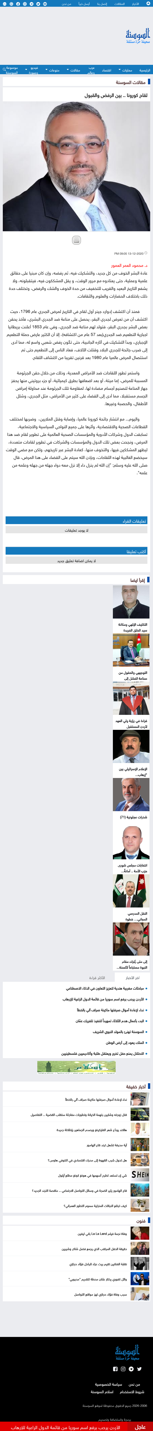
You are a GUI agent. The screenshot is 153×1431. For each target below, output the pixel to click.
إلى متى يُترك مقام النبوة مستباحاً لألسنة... (132, 964)
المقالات (120, 3)
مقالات (75, 70)
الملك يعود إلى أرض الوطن (125, 1042)
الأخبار (135, 3)
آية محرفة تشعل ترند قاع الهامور (107, 1144)
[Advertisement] (54, 36)
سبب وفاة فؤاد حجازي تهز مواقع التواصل (100, 1294)
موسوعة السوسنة (12, 69)
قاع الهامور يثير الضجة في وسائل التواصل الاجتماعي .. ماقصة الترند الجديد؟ (79, 1190)
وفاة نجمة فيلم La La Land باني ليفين (102, 1233)
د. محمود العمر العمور (129, 264)
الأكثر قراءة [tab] (97, 977)
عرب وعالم (91, 69)
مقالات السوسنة (131, 81)
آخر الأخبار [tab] (132, 977)
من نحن (66, 3)
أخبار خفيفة (136, 1086)
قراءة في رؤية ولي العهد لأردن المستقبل (131, 723)
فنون (141, 1220)
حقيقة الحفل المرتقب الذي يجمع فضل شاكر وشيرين (94, 1248)
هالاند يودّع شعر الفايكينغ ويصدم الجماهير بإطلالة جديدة (92, 1129)
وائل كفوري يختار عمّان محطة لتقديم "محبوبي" (97, 1278)
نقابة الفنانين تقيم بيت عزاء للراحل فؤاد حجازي (98, 1263)
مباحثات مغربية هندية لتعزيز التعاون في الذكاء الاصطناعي (105, 988)
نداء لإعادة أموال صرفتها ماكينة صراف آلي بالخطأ (110, 1009)
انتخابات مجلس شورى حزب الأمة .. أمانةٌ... (132, 867)
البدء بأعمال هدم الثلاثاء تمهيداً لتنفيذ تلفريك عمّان (110, 1020)
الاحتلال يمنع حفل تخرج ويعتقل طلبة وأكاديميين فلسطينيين (102, 1053)
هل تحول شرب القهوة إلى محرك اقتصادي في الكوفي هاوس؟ (87, 1159)
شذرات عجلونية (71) (133, 816)
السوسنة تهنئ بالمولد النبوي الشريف (118, 1031)
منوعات (54, 70)
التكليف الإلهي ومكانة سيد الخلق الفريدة (132, 627)
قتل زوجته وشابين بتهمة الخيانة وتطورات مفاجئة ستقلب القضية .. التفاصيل (79, 1114)
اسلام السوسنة (102, 1391)
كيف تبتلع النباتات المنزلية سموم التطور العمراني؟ (95, 1205)
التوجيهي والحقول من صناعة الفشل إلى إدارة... (133, 678)
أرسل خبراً (84, 3)
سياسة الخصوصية (108, 1383)
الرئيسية (145, 70)
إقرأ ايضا (137, 579)
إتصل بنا (102, 3)
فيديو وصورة (33, 69)
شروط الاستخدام (132, 1391)
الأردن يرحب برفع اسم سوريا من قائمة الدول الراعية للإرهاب (103, 999)
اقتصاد (106, 70)
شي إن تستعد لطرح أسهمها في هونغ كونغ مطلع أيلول (92, 1175)
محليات (127, 70)
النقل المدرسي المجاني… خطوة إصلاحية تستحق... (135, 918)
